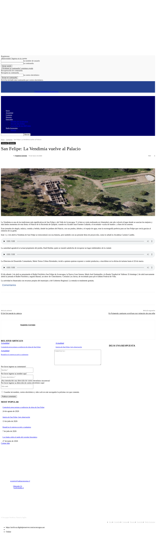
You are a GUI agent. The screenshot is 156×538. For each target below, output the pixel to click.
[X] (32, 162)
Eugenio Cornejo (21, 156)
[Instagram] (9, 500)
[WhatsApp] (50, 162)
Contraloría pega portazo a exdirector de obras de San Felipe (21, 347)
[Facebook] (23, 162)
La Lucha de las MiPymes (21, 126)
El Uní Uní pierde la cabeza (11, 313)
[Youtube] (28, 500)
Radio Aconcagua (12, 128)
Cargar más (5, 443)
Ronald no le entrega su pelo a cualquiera (14, 354)
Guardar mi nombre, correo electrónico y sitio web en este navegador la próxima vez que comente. (41, 392)
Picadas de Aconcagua (19, 121)
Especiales (9, 119)
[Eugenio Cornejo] (7, 155)
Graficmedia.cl (19, 488)
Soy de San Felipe (18, 124)
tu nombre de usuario (32, 61)
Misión (13, 130)
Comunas (9, 115)
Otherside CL (17, 486)
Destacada (12, 143)
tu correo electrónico (31, 75)
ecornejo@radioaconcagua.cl (20, 481)
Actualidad (9, 113)
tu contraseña (29, 63)
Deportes (9, 117)
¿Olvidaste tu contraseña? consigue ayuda (17, 68)
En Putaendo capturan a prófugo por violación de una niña (132, 313)
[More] (58, 162)
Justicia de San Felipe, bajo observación (69, 347)
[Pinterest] (41, 162)
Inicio (8, 110)
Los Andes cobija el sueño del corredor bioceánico (20, 437)
